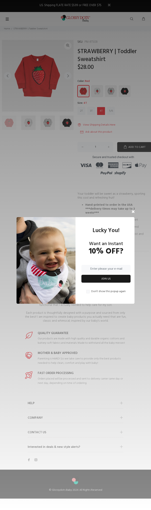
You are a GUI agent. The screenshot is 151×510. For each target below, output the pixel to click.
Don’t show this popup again (108, 291)
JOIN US (106, 279)
